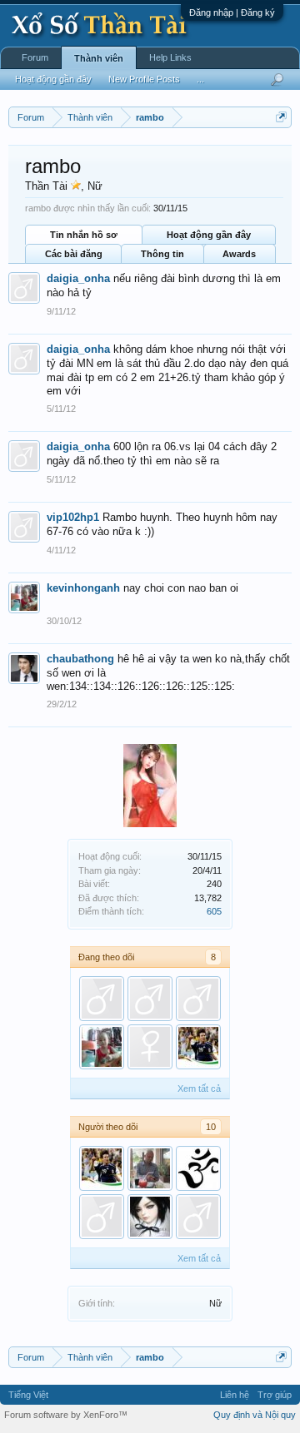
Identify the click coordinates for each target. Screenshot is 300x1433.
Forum (35, 57)
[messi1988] (198, 1046)
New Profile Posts (144, 79)
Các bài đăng (73, 254)
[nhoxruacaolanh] (150, 998)
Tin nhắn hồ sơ (84, 235)
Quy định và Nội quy (254, 1415)
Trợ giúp (275, 1395)
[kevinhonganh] (101, 1046)
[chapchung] (150, 1046)
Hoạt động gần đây (209, 235)
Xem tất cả (199, 1088)
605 (214, 911)
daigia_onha (78, 278)
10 (211, 1127)
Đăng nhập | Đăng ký (232, 12)
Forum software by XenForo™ (66, 1415)
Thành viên (98, 58)
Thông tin (162, 254)
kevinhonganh (83, 588)
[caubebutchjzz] (150, 1216)
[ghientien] (150, 1168)
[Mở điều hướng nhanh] (281, 117)
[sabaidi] (198, 998)
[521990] (198, 1216)
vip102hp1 (73, 517)
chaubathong (80, 658)
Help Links (170, 57)
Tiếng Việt (28, 1395)
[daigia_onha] (101, 998)
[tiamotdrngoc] (198, 1168)
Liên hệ (234, 1395)
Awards (239, 254)
